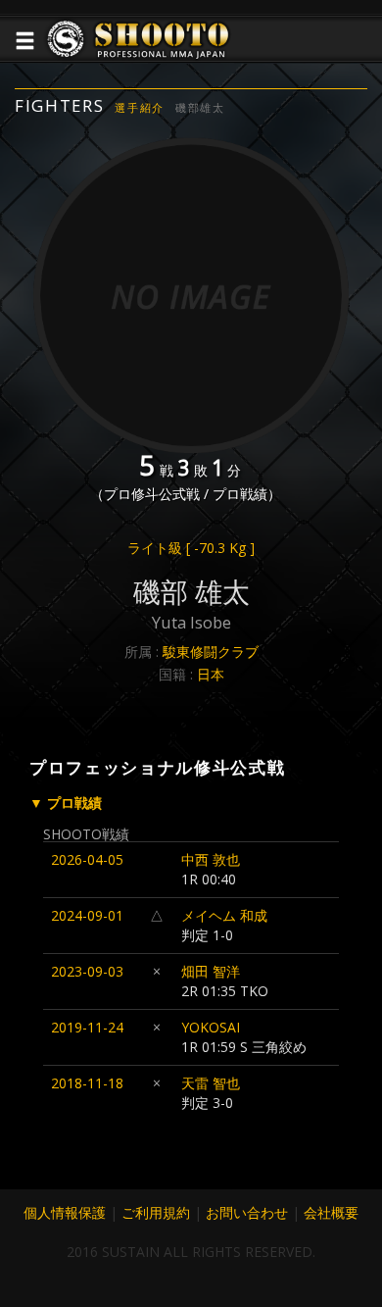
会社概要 (331, 1212)
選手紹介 (140, 107)
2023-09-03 (87, 971)
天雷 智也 (210, 1083)
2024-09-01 (87, 915)
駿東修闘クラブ (211, 651)
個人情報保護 (65, 1212)
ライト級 (191, 547)
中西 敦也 (210, 859)
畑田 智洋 (210, 971)
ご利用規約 (155, 1212)
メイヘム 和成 (224, 915)
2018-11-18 (87, 1083)
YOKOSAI (210, 1027)
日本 (210, 674)
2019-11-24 (87, 1027)
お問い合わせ (247, 1212)
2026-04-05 (87, 859)
